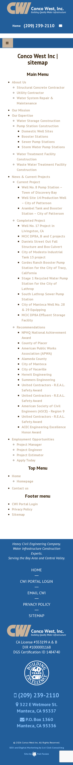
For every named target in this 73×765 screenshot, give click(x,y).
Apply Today (26, 460)
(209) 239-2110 (39, 25)
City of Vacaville (34, 369)
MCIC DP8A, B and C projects (43, 236)
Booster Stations (35, 136)
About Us (19, 82)
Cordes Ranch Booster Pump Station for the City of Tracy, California (44, 267)
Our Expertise (22, 115)
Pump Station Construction (38, 126)
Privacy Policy (22, 509)
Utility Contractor (30, 92)
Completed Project (31, 220)
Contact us (59, 25)
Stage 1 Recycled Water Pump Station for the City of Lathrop (45, 283)
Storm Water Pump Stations (43, 147)
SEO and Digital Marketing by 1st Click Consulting (36, 747)
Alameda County (34, 358)
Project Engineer (29, 449)
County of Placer (34, 343)
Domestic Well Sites (37, 131)
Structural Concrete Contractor (40, 87)
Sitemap (18, 514)
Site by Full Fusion (36, 753)
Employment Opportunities (33, 439)
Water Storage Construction (38, 120)
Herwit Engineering (37, 374)
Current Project (28, 182)
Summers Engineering (38, 379)
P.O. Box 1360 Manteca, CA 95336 (36, 722)
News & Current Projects (31, 176)
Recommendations (31, 327)
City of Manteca (34, 364)
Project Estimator (30, 455)
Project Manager (29, 444)
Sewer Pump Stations (38, 141)
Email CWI (36, 592)
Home (16, 26)
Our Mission (21, 110)
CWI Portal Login (25, 504)
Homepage (25, 481)
